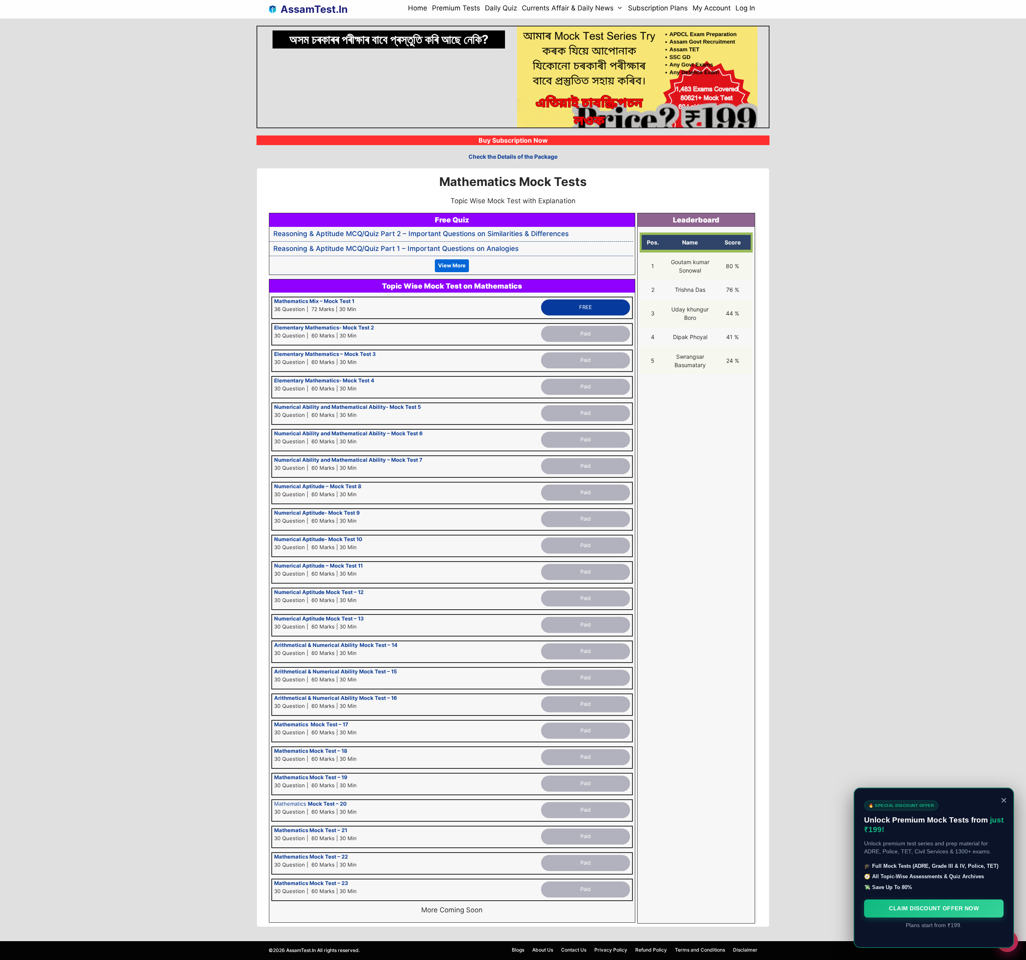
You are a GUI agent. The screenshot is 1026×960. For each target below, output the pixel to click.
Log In (745, 8)
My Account (712, 8)
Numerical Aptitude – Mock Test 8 (318, 486)
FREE (585, 307)
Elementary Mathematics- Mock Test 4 (324, 380)
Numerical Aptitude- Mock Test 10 (318, 539)
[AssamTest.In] (275, 9)
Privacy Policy (610, 950)
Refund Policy (651, 950)
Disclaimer (745, 950)
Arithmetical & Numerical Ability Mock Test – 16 (335, 698)
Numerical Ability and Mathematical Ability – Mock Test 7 (348, 460)
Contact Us (573, 950)
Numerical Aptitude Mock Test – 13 (319, 618)
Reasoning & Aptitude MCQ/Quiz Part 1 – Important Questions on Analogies (396, 249)
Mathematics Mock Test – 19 (310, 777)
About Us (542, 950)
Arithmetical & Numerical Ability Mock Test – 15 (335, 671)
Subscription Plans (658, 8)
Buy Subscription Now (513, 140)
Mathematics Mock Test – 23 (311, 883)
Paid (585, 333)
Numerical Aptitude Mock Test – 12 (319, 592)
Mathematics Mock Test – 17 (311, 724)
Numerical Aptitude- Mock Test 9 (317, 512)
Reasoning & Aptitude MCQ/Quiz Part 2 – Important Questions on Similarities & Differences (421, 234)
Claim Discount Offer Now (934, 908)
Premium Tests (456, 8)
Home (417, 8)
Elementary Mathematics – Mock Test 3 (325, 354)
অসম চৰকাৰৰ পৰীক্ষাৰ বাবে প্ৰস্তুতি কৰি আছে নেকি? (389, 39)
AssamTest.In (314, 9)
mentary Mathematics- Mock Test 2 (328, 327)
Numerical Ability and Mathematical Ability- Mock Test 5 (347, 407)
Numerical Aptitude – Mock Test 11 (318, 565)
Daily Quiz (501, 8)
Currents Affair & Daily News (568, 8)
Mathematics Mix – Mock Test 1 (314, 301)
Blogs (518, 950)
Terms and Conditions (700, 950)
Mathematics (310, 803)
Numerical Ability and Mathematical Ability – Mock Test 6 (348, 433)
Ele (278, 327)
